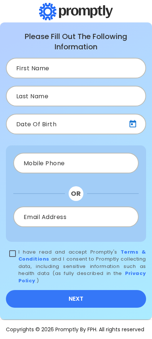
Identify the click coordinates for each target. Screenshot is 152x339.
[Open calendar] (132, 124)
